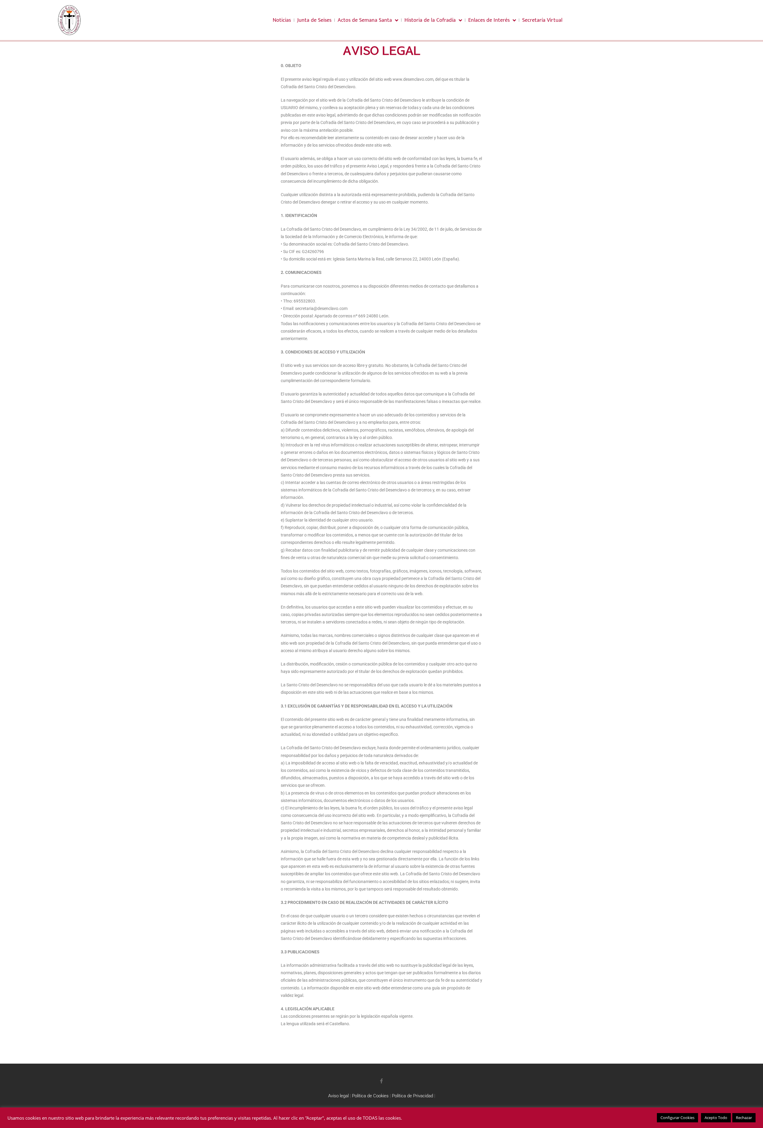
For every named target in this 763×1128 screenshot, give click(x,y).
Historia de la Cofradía (430, 20)
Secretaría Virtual (542, 20)
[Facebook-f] (381, 1081)
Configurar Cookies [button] (677, 1117)
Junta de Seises (314, 20)
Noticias (282, 20)
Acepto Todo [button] (716, 1117)
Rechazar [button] (744, 1117)
